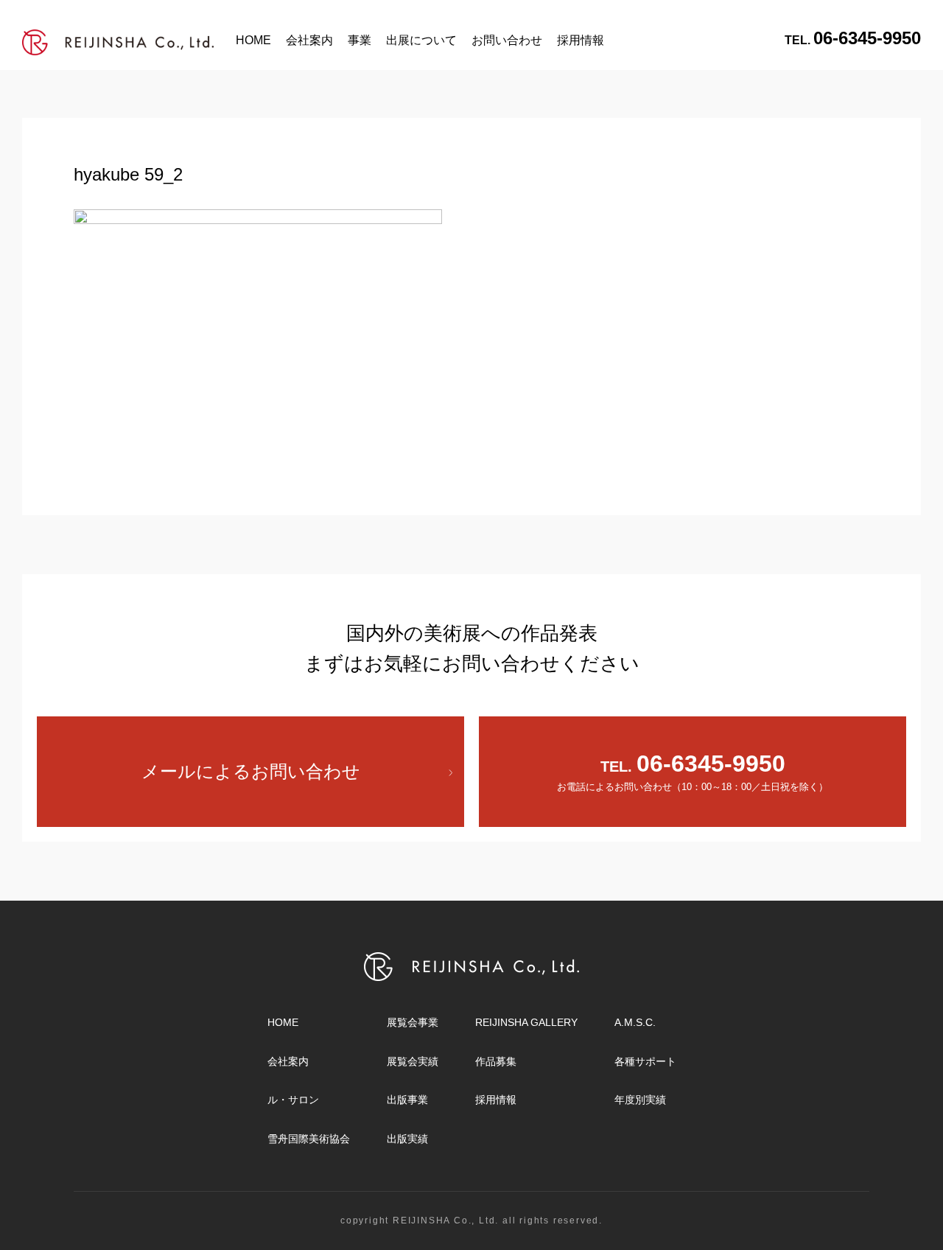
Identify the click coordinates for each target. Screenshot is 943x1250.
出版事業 (407, 1100)
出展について (421, 40)
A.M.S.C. (635, 1022)
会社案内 (309, 40)
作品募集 (495, 1061)
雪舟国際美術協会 (308, 1139)
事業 (359, 40)
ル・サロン (293, 1100)
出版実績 (407, 1139)
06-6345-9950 (853, 38)
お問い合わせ (507, 40)
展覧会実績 (412, 1061)
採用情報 (580, 40)
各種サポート (645, 1061)
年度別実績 (640, 1100)
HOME (253, 40)
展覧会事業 (412, 1022)
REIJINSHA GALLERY (526, 1022)
